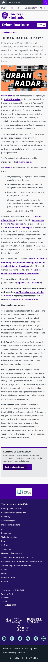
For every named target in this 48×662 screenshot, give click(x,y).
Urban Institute (15, 24)
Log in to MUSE (14, 2)
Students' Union (8, 577)
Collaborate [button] (30, 7)
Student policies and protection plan (17, 557)
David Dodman (16, 223)
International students (10, 524)
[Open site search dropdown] (45, 2)
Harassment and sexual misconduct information (21, 561)
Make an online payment (11, 553)
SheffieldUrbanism (12, 99)
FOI (35, 648)
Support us (6, 533)
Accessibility (27, 648)
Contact (4, 581)
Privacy (16, 648)
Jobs (3, 529)
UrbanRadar (6, 95)
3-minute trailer (24, 162)
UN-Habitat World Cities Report (18, 227)
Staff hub (5, 545)
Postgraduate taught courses (13, 512)
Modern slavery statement (14, 652)
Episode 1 (7, 167)
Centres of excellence (14, 467)
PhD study (5, 516)
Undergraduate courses (11, 508)
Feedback (7, 648)
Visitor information (9, 537)
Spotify (21, 282)
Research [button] (15, 7)
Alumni (4, 569)
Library (4, 573)
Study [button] (3, 7)
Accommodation (8, 520)
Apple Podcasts (32, 282)
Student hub (6, 549)
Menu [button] (40, 24)
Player (4, 541)
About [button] (42, 7)
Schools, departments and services (16, 565)
